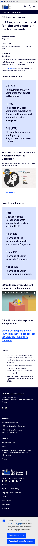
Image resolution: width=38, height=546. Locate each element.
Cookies (4, 497)
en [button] (25, 6)
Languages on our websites (11, 493)
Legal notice (6, 504)
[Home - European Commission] (6, 6)
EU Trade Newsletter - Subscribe (13, 426)
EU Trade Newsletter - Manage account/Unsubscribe (12, 431)
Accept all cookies (16, 535)
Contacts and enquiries (10, 422)
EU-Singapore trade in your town (14, 17)
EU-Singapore (10, 68)
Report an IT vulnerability (10, 489)
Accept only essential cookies (21, 541)
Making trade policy (8, 442)
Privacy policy (6, 500)
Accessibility (6, 508)
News (4, 446)
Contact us (5, 485)
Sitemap (4, 459)
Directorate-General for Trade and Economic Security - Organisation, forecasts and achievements (17, 452)
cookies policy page (15, 524)
